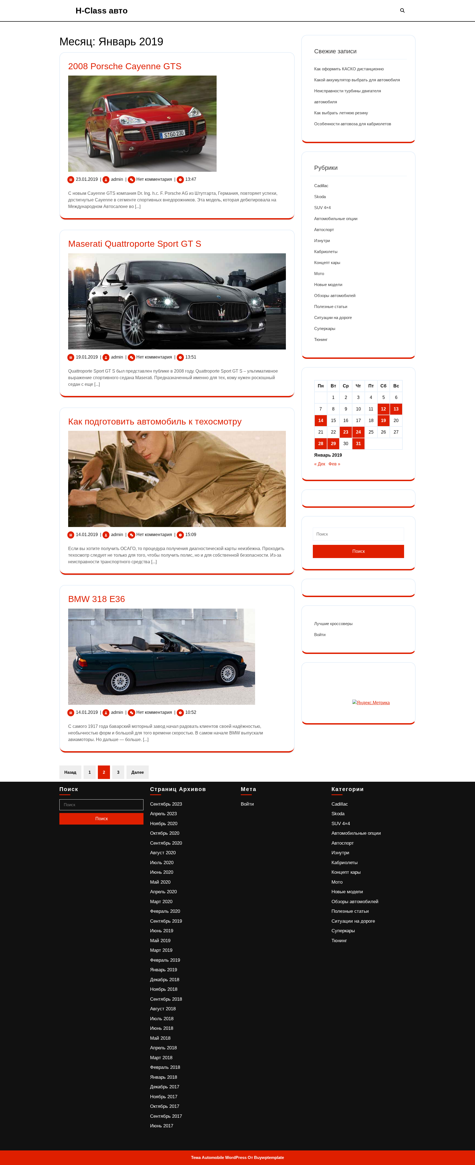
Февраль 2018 (165, 1067)
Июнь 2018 (161, 1028)
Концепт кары (327, 262)
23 (345, 432)
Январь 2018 (163, 1077)
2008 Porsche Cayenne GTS (124, 66)
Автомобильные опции (335, 218)
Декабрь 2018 (164, 979)
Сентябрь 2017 (166, 1116)
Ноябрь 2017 (163, 1096)
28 (320, 443)
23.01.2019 (87, 179)
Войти (319, 634)
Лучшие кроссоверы (333, 623)
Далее (137, 772)
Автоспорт (324, 229)
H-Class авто (102, 10)
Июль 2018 (161, 1018)
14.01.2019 (87, 534)
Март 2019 (161, 950)
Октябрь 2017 (164, 1106)
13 (396, 409)
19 (383, 420)
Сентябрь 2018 (166, 999)
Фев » (334, 464)
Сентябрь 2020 (166, 843)
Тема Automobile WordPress (219, 1157)
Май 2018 (160, 1038)
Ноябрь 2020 (163, 823)
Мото (319, 273)
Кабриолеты (326, 251)
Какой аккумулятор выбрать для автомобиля (357, 79)
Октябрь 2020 (164, 833)
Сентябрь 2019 (166, 921)
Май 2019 (160, 940)
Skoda (320, 196)
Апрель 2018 (163, 1047)
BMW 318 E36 (96, 599)
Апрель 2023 (163, 813)
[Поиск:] (358, 536)
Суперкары (324, 328)
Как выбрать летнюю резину (341, 112)
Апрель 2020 (163, 891)
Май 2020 (160, 882)
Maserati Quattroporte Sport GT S (134, 244)
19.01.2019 (87, 357)
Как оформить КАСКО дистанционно (349, 68)
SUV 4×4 (322, 207)
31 (358, 443)
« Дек (319, 464)
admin (117, 179)
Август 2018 (163, 1008)
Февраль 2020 (165, 911)
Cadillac (321, 185)
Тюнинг (320, 339)
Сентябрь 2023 (166, 804)
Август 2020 (163, 852)
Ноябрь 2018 (163, 989)
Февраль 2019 (165, 960)
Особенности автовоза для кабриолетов (352, 123)
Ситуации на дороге (333, 317)
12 (383, 409)
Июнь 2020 (161, 872)
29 (333, 443)
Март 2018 (161, 1057)
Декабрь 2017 (164, 1086)
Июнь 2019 (161, 930)
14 (320, 420)
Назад (70, 772)
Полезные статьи (330, 306)
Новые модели (328, 284)
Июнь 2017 (161, 1125)
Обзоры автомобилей (334, 295)
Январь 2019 (163, 969)
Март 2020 (161, 901)
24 (358, 432)
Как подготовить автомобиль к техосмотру (155, 421)
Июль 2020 (161, 862)
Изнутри (322, 240)
